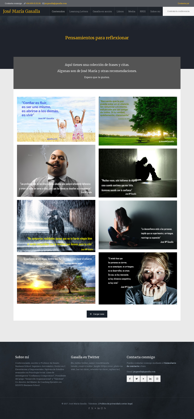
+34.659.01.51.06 (33, 3)
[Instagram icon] (102, 408)
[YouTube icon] (95, 408)
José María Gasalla (21, 11)
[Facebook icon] (89, 408)
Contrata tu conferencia (178, 11)
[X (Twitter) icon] (92, 408)
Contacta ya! (183, 3)
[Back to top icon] (179, 413)
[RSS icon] (105, 408)
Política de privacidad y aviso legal (115, 403)
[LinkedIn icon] (98, 408)
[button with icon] (130, 378)
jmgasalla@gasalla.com (56, 3)
